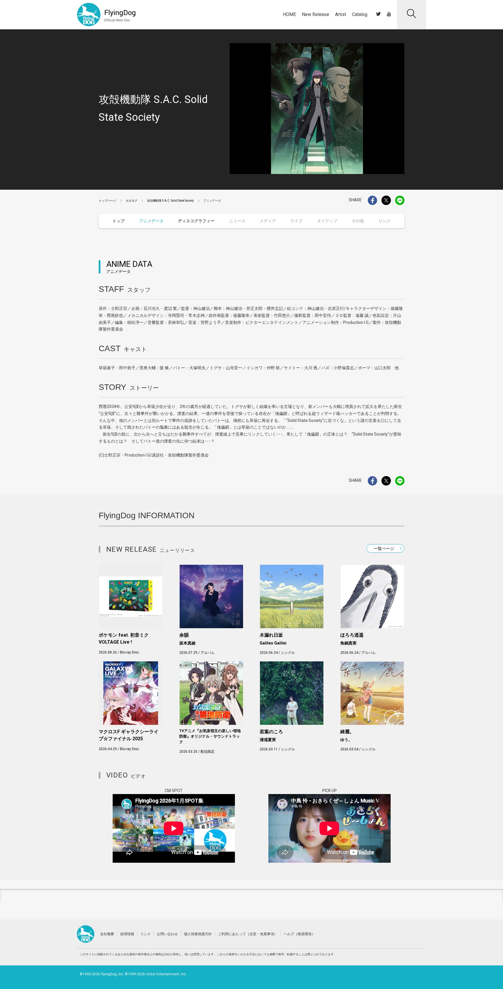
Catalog (359, 14)
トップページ (107, 200)
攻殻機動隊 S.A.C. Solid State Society (170, 200)
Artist (340, 14)
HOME (289, 14)
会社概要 (107, 934)
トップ (118, 221)
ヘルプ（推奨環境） (299, 934)
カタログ (131, 200)
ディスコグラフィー (196, 221)
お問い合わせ (167, 934)
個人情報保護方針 (198, 934)
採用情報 (127, 934)
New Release (315, 14)
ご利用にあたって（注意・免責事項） (247, 934)
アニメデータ (151, 221)
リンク (145, 934)
